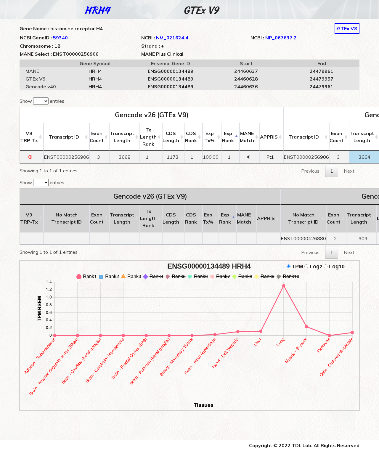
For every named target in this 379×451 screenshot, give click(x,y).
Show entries (42, 101)
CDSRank (191, 136)
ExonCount (97, 136)
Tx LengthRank (148, 137)
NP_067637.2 (281, 38)
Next (349, 171)
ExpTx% (209, 136)
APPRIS (269, 137)
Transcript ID (64, 137)
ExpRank (228, 136)
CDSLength (171, 136)
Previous (310, 171)
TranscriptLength (122, 136)
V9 (29, 136)
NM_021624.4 (172, 38)
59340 (60, 38)
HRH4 (96, 10)
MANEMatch (247, 136)
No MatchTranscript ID (66, 218)
